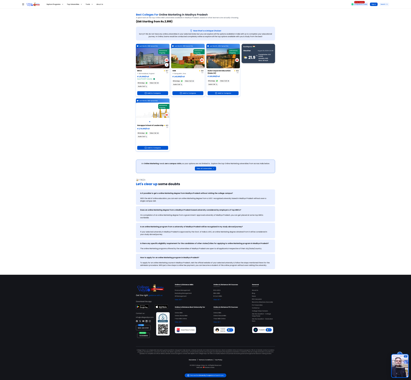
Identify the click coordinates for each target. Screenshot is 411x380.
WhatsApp (141, 83)
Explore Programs (53, 4)
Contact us (255, 308)
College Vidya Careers (260, 311)
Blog (253, 293)
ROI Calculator (257, 299)
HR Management (180, 296)
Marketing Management (183, 293)
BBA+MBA (216, 293)
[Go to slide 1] (149, 121)
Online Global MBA (181, 316)
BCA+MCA (216, 290)
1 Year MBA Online (181, 319)
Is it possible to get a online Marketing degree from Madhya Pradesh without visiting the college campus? (186, 193)
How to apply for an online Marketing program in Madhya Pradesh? (169, 257)
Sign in (374, 4)
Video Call (153, 83)
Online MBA (179, 313)
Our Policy (218, 360)
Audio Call (141, 86)
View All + (178, 300)
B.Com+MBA (217, 296)
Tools (88, 4)
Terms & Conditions (206, 360)
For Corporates (257, 305)
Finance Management (182, 290)
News (254, 296)
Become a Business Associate (262, 302)
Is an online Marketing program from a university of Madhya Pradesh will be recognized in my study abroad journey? (191, 226)
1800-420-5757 (143, 328)
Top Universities (73, 4)
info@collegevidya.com (145, 317)
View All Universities (204, 168)
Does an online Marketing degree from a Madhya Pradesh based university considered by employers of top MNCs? (190, 210)
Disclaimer (192, 360)
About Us (99, 4)
